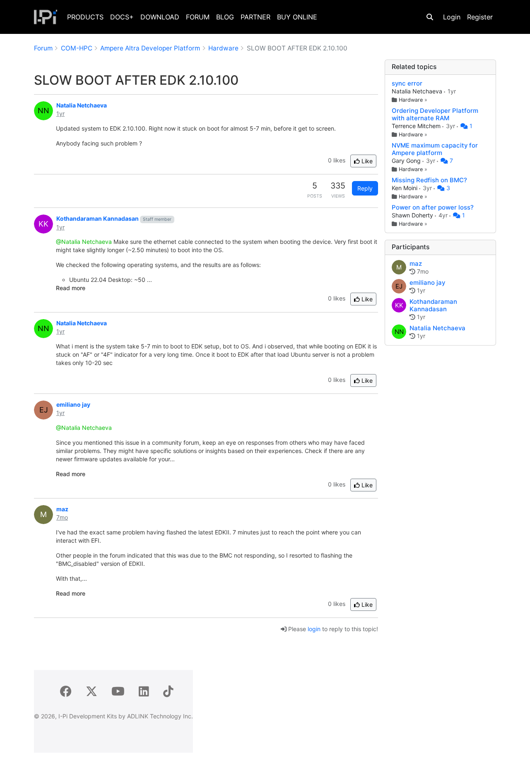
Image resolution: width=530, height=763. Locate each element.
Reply (365, 188)
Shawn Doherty (413, 215)
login (314, 628)
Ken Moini (405, 187)
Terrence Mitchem (417, 125)
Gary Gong (407, 160)
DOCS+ (122, 17)
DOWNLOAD (159, 17)
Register (480, 17)
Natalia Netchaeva (418, 91)
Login (451, 17)
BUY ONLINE (297, 17)
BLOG (225, 17)
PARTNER (255, 17)
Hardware (411, 100)
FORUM (198, 17)
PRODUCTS (85, 17)
